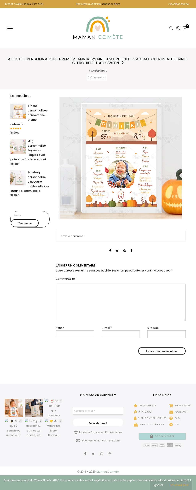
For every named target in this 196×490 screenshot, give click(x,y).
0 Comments (97, 77)
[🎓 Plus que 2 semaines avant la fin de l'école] (14, 428)
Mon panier (182, 405)
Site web (153, 328)
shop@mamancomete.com (101, 440)
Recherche (25, 223)
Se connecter (164, 436)
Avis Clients (148, 405)
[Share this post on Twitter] (117, 247)
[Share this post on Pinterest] (124, 247)
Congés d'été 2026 (32, 4)
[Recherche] (171, 28)
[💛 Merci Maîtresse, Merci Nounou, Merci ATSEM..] (54, 428)
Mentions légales (151, 424)
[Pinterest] (110, 451)
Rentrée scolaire (110, 4)
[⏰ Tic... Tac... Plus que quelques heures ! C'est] (54, 408)
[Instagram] (102, 451)
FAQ (177, 418)
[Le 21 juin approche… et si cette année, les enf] (34, 428)
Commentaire (66, 279)
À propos (145, 411)
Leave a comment (72, 236)
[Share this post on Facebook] (110, 247)
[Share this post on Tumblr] (131, 247)
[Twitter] (94, 451)
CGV (177, 424)
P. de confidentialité (152, 418)
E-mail (107, 328)
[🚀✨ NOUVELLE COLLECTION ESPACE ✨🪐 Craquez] (34, 408)
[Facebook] (85, 451)
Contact (181, 411)
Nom (60, 328)
